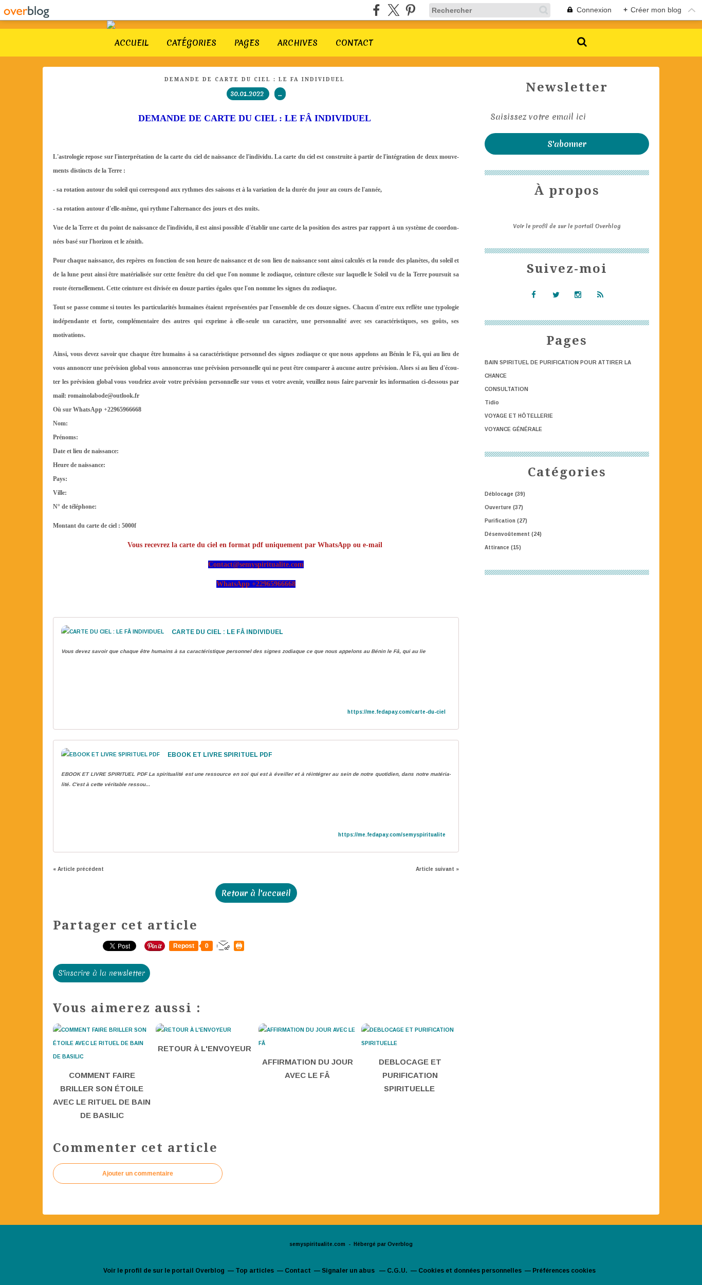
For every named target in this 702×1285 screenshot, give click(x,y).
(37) (504, 507)
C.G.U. (397, 1270)
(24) (513, 534)
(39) (505, 494)
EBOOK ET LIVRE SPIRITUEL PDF (220, 754)
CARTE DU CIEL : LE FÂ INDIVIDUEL (227, 632)
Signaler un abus (349, 1270)
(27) (506, 521)
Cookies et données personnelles (470, 1270)
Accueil (132, 42)
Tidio (492, 402)
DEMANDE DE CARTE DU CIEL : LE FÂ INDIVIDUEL (255, 79)
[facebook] (376, 10)
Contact (354, 42)
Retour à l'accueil (256, 893)
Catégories (191, 42)
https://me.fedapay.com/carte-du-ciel (396, 712)
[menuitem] (131, 43)
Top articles (254, 1270)
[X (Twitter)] (393, 10)
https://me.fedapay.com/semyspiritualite (392, 834)
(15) (503, 547)
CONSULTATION (506, 389)
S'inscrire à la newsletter (101, 973)
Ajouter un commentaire (137, 1173)
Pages (247, 42)
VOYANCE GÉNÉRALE (513, 429)
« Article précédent (78, 869)
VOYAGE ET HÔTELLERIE (519, 416)
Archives (298, 42)
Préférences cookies (564, 1270)
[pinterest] (410, 10)
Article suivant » (437, 869)
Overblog (400, 1244)
